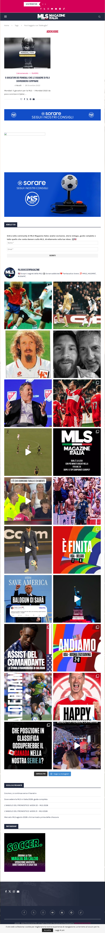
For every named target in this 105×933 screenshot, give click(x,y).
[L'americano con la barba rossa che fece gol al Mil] (28, 354)
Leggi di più (59, 930)
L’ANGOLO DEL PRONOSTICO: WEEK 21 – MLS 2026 (26, 811)
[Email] (56, 9)
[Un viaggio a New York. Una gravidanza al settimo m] (28, 648)
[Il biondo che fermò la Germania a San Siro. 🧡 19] (28, 305)
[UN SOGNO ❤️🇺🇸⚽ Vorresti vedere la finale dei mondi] (77, 745)
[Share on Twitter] (27, 99)
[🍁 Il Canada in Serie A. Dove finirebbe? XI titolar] (28, 745)
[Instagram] (48, 9)
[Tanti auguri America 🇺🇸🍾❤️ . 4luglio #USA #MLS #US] (77, 599)
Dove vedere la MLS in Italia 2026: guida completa (25, 799)
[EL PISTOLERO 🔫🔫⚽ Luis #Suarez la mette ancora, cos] (28, 452)
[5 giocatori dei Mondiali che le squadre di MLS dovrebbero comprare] (27, 53)
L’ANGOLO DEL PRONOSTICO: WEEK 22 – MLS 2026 (26, 805)
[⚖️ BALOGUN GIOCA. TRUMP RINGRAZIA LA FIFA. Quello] (28, 599)
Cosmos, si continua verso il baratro (20, 793)
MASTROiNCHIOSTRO (82, 923)
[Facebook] (40, 9)
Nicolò (18, 85)
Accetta (47, 930)
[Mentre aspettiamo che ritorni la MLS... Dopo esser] (28, 550)
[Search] (99, 17)
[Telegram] (60, 9)
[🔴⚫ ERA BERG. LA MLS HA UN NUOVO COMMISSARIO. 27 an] (28, 403)
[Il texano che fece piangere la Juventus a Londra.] (77, 305)
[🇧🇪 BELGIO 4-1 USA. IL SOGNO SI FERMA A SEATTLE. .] (77, 550)
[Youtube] (52, 9)
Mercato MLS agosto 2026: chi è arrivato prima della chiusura (31, 817)
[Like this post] (21, 99)
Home (6, 25)
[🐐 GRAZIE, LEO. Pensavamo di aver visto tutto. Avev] (77, 501)
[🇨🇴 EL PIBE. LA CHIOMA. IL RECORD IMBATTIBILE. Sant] (28, 696)
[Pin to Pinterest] (30, 99)
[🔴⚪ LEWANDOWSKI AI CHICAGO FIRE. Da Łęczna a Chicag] (77, 696)
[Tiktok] (64, 9)
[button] (43, 4)
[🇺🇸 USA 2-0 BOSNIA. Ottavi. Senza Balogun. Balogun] (77, 648)
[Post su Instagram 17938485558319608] (77, 452)
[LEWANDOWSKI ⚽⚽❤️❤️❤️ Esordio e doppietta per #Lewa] (77, 403)
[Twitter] (44, 9)
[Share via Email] (34, 99)
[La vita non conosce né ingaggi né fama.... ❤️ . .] (77, 354)
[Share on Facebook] (24, 99)
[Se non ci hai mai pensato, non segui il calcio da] (28, 501)
